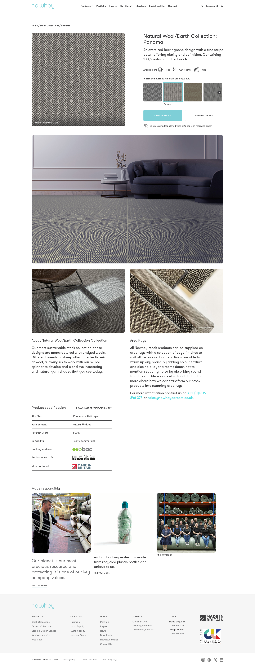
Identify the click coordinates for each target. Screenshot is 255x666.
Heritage (75, 621)
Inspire (103, 626)
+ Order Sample (162, 115)
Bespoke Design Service (44, 630)
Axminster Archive (41, 635)
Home (35, 25)
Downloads (106, 635)
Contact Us (106, 644)
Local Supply (77, 626)
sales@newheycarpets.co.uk (170, 397)
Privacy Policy (69, 660)
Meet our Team (78, 635)
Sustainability (78, 630)
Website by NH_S (110, 660)
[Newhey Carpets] (43, 6)
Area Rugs (37, 639)
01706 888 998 (176, 633)
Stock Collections (49, 25)
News (103, 630)
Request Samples (109, 639)
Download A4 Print (204, 115)
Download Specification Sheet (94, 408)
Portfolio (104, 621)
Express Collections (42, 626)
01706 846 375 (176, 625)
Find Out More (39, 585)
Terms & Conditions (89, 660)
